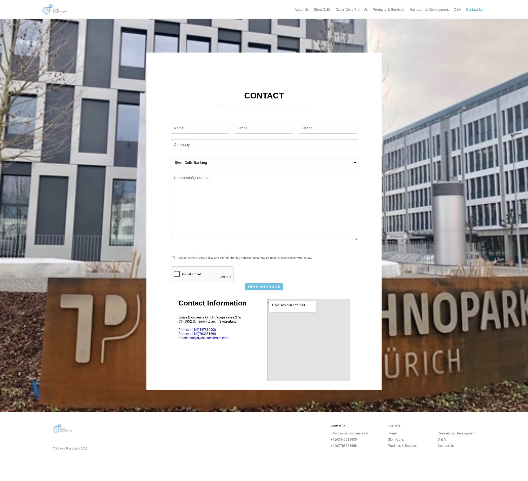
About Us (302, 10)
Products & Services (388, 10)
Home (392, 433)
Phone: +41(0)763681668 (197, 334)
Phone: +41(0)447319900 (197, 329)
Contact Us (474, 10)
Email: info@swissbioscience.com (203, 338)
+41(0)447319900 (344, 439)
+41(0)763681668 (344, 445)
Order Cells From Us (352, 10)
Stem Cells (322, 10)
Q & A (441, 439)
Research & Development (429, 10)
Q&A (457, 10)
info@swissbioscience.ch (349, 433)
